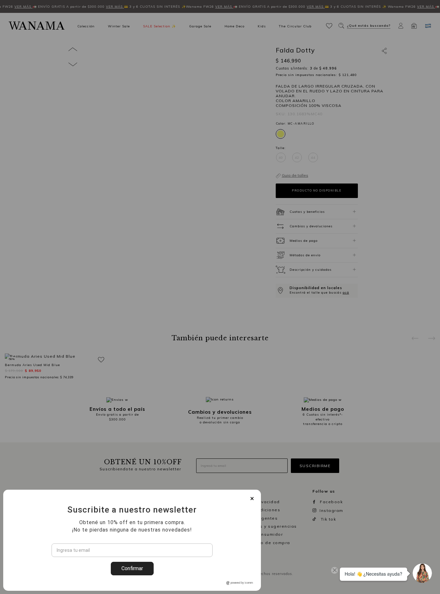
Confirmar (132, 568)
